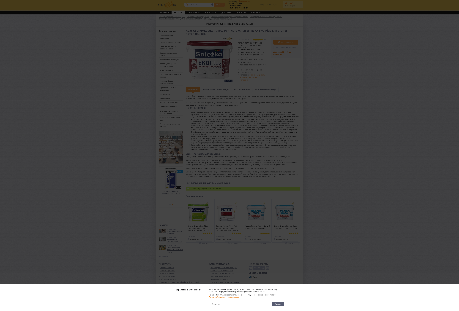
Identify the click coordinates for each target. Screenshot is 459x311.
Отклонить (215, 304)
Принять (278, 304)
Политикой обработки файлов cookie (224, 297)
